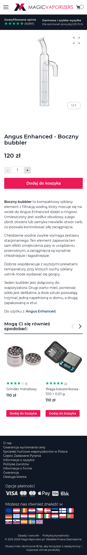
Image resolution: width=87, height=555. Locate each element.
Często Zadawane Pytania (22, 456)
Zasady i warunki (28, 535)
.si (16, 522)
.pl (62, 516)
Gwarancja (11, 473)
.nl (24, 516)
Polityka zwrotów (16, 464)
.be (24, 510)
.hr (32, 510)
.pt (70, 516)
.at (16, 510)
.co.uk (39, 522)
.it (47, 516)
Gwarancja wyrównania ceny (24, 447)
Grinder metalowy (21, 389)
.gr (16, 516)
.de (8, 516)
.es (24, 522)
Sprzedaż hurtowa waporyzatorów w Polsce (35, 451)
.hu (32, 516)
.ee (55, 510)
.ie (39, 516)
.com (8, 510)
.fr (70, 510)
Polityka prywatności (55, 535)
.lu (55, 516)
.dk (47, 510)
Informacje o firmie (17, 468)
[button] (76, 40)
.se (32, 522)
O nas (7, 443)
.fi (62, 510)
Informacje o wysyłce (18, 460)
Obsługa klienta (14, 477)
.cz (39, 510)
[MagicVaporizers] (43, 7)
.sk (8, 522)
